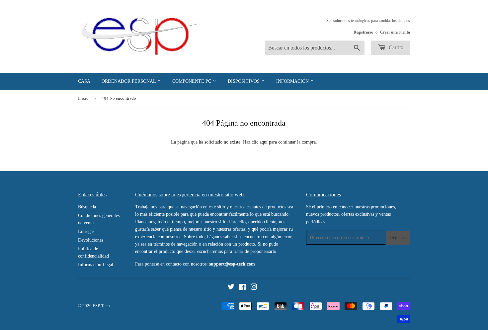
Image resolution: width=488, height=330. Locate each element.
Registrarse (363, 32)
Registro (398, 237)
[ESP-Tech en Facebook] (242, 287)
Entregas (86, 231)
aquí (264, 142)
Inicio (83, 98)
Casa (84, 81)
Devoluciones (90, 240)
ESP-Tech (101, 305)
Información (293, 81)
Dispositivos (244, 81)
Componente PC (192, 81)
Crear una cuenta (395, 32)
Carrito (395, 47)
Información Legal (95, 264)
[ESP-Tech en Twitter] (231, 287)
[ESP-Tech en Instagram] (254, 287)
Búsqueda (87, 206)
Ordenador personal (129, 81)
